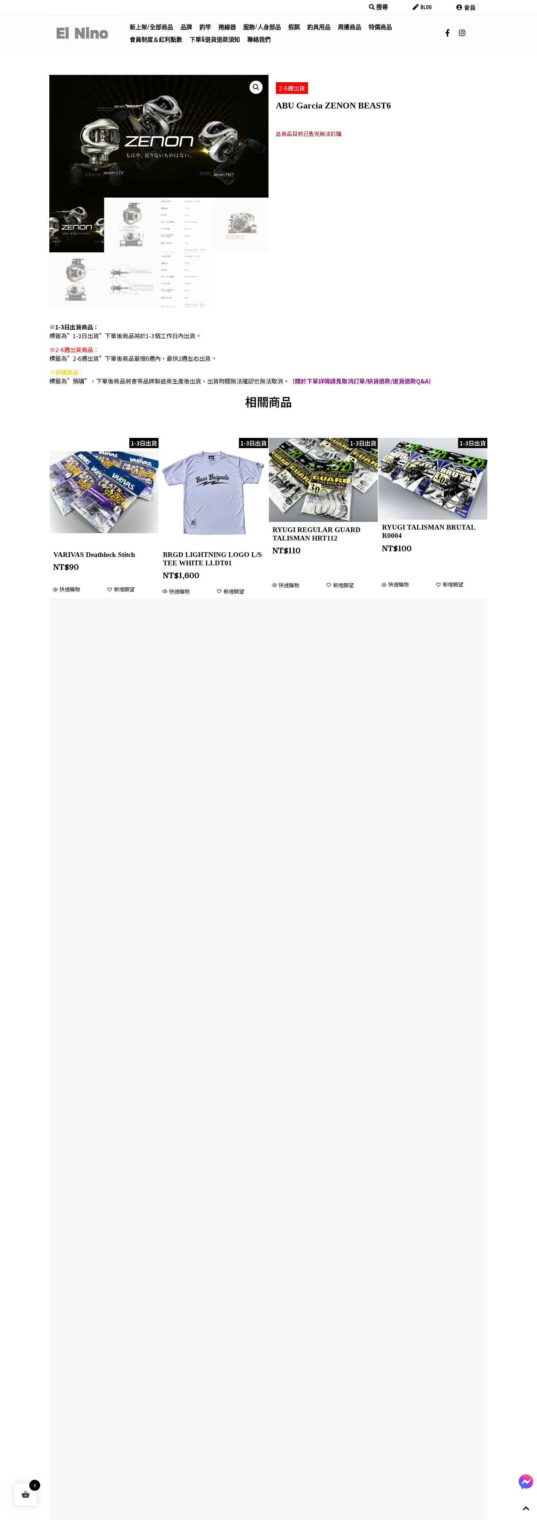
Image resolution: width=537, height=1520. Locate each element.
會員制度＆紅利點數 (156, 39)
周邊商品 (349, 26)
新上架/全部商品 (151, 26)
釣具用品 (319, 26)
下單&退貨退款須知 (215, 39)
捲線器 (227, 26)
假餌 (294, 26)
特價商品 (380, 26)
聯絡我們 (259, 39)
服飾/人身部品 (262, 26)
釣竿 (205, 26)
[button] (256, 87)
